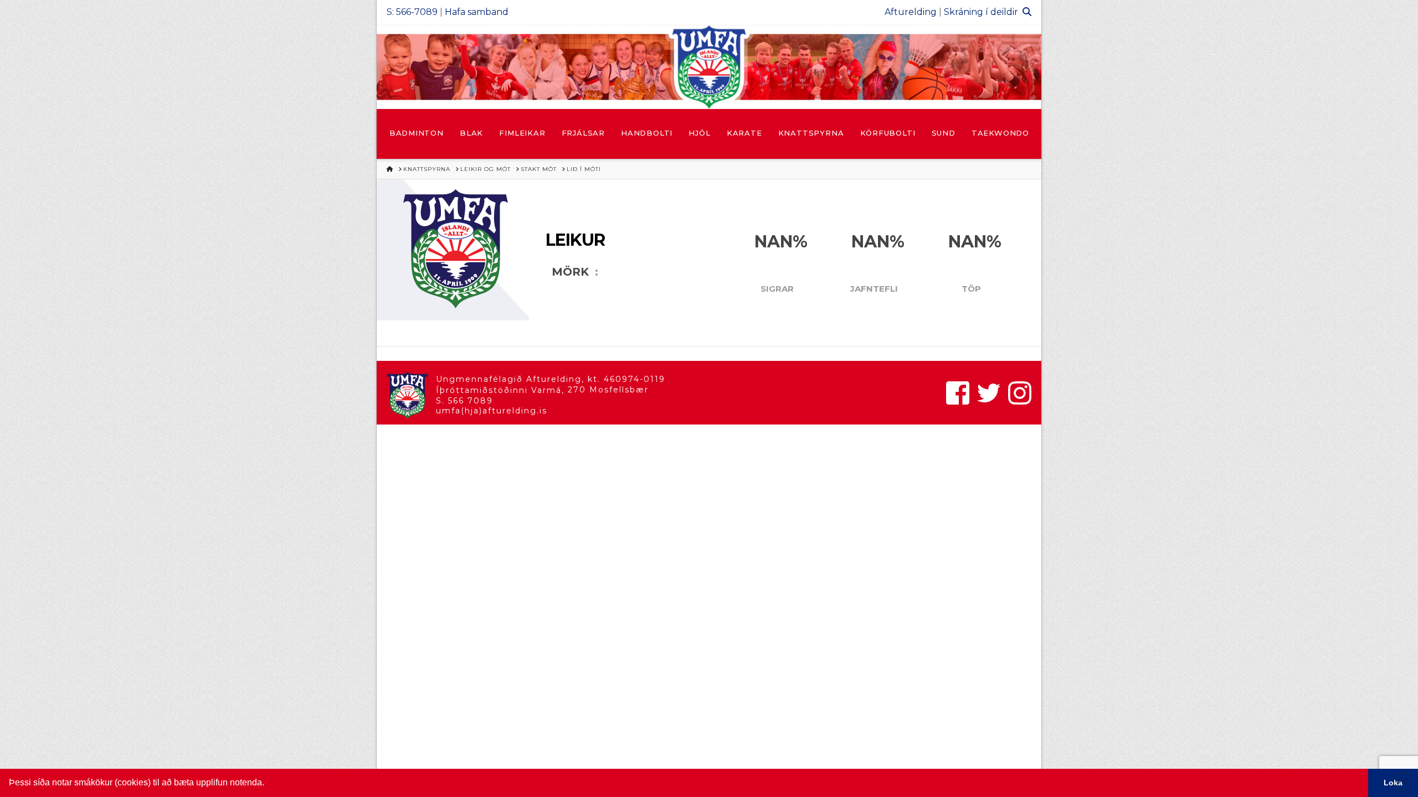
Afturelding (911, 12)
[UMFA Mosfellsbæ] (709, 66)
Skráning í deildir (981, 12)
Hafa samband (476, 12)
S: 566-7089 (412, 12)
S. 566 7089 (464, 401)
